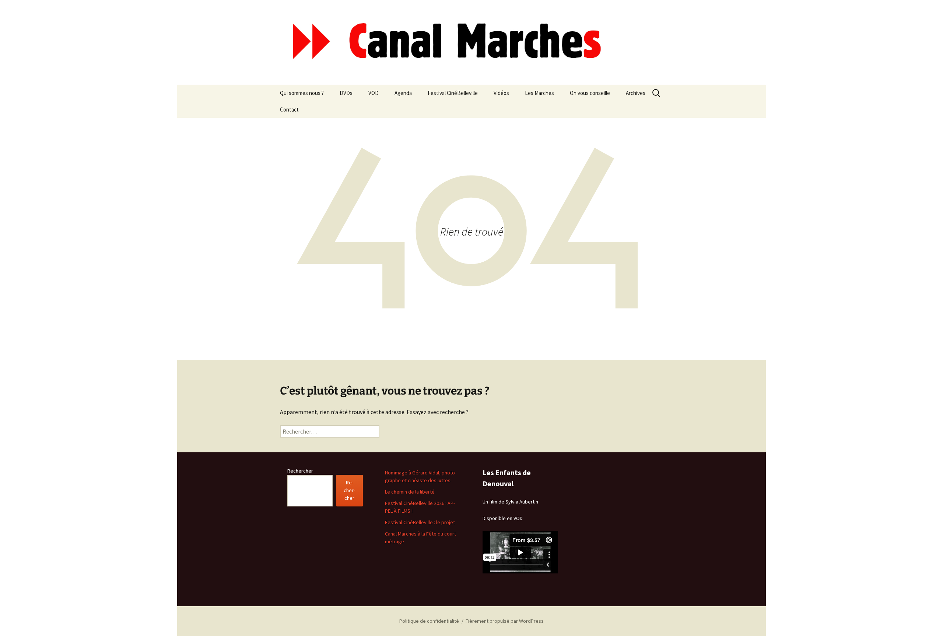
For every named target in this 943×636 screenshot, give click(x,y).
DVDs (346, 92)
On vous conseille (590, 92)
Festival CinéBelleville (453, 92)
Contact (289, 109)
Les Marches (539, 92)
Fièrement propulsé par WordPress (505, 621)
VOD (373, 92)
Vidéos (501, 92)
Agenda (403, 92)
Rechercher (300, 470)
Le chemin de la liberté (410, 491)
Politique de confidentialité (429, 621)
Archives (635, 92)
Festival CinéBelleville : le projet (420, 522)
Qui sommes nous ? (302, 92)
